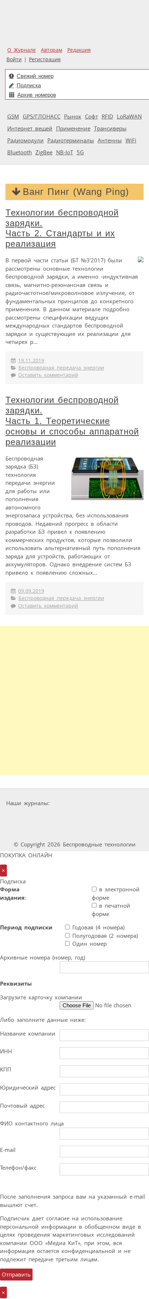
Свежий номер (35, 76)
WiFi (130, 140)
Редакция (79, 50)
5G (80, 152)
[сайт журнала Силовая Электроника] (75, 803)
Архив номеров (36, 94)
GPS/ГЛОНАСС (41, 116)
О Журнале (21, 50)
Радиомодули (25, 140)
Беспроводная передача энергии (61, 368)
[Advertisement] (74, 700)
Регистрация (45, 59)
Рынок (72, 116)
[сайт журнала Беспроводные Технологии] (96, 817)
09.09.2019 (31, 591)
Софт (91, 116)
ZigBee (43, 152)
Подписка (29, 85)
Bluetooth (19, 152)
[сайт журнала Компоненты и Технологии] (51, 817)
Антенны (110, 140)
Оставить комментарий (48, 375)
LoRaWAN (129, 116)
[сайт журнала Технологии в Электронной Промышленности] (122, 803)
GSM (13, 116)
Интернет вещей (29, 128)
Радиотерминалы (70, 140)
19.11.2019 (31, 360)
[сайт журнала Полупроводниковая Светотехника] (55, 831)
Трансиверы (110, 128)
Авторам (51, 50)
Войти (14, 59)
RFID (107, 116)
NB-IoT (64, 152)
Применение (73, 128)
